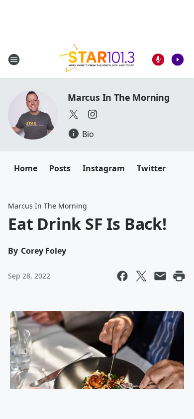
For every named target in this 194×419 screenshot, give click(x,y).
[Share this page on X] (141, 276)
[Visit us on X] (74, 114)
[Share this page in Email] (160, 276)
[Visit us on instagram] (92, 114)
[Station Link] (97, 59)
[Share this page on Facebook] (122, 276)
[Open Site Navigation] (14, 60)
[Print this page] (179, 276)
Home (25, 168)
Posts (60, 168)
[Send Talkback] (158, 60)
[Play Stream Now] (178, 60)
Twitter (151, 168)
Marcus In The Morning (119, 97)
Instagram (104, 168)
